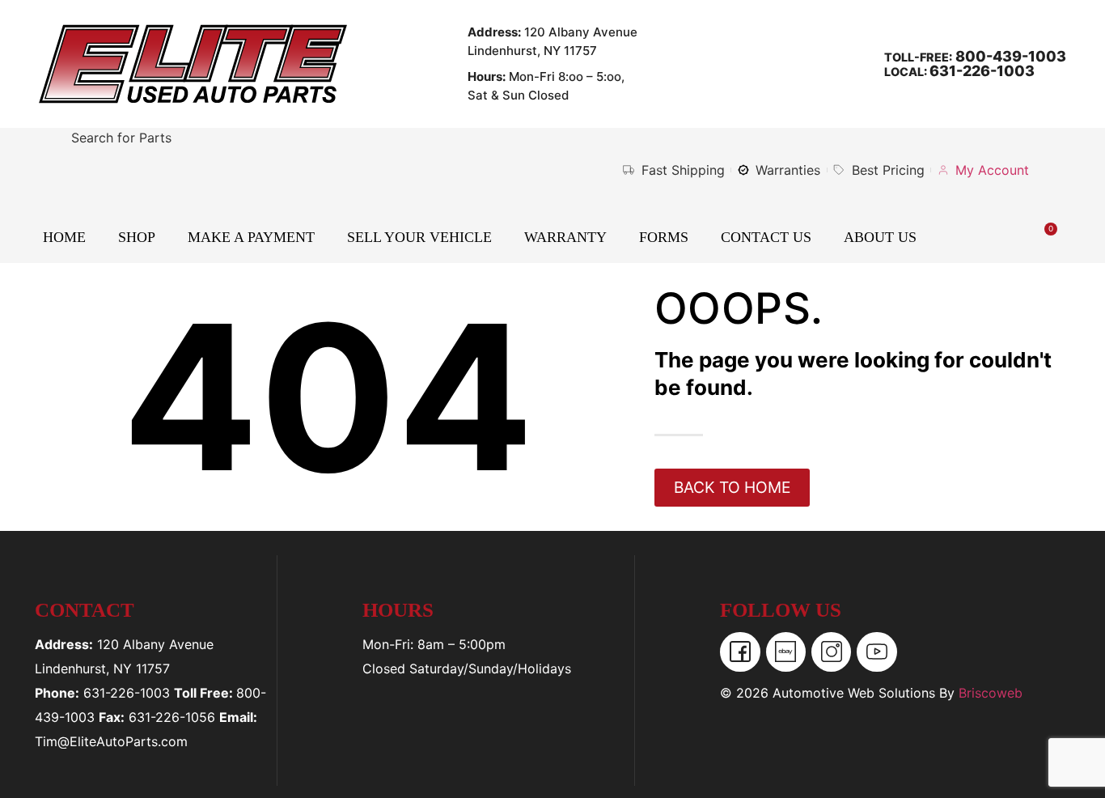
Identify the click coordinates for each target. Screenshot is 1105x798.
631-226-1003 (982, 70)
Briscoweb (990, 693)
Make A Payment (251, 237)
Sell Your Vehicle (419, 237)
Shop (136, 237)
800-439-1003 (1009, 56)
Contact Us (766, 237)
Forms (663, 237)
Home (64, 237)
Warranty (565, 237)
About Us (880, 237)
